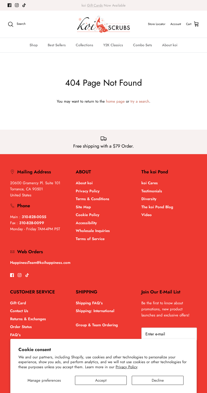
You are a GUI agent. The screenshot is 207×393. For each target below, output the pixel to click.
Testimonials (151, 191)
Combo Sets (142, 45)
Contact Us (19, 311)
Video (146, 215)
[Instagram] (17, 5)
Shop (34, 45)
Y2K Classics (113, 45)
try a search (140, 101)
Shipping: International (95, 311)
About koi (169, 45)
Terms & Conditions (92, 199)
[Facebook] (9, 5)
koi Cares (149, 183)
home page (115, 101)
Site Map (83, 207)
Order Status (21, 327)
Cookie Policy (87, 215)
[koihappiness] (103, 24)
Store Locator (156, 24)
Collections (84, 45)
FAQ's (15, 335)
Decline (158, 380)
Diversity (148, 199)
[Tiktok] (24, 5)
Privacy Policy (127, 367)
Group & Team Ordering (97, 325)
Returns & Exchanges (28, 319)
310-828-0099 (31, 223)
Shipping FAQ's (89, 303)
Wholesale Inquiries (93, 231)
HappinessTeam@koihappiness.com (40, 262)
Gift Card (18, 303)
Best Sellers (57, 45)
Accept (101, 380)
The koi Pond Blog (157, 207)
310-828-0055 (34, 217)
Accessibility (86, 223)
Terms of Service (90, 239)
